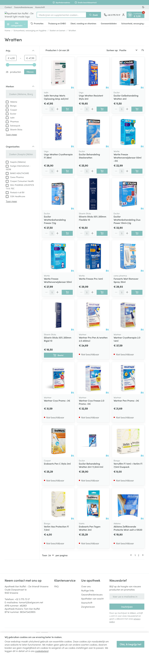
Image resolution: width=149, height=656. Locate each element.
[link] (132, 555)
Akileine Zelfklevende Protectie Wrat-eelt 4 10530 (128, 528)
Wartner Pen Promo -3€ (126, 400)
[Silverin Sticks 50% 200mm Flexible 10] (93, 194)
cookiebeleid (41, 651)
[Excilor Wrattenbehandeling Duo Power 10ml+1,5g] (128, 194)
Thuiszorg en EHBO (57, 23)
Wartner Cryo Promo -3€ (57, 400)
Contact (8, 7)
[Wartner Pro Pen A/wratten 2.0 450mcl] (93, 315)
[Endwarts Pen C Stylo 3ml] (58, 441)
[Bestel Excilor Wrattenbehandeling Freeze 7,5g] (67, 233)
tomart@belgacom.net (31, 602)
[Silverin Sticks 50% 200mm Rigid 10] (58, 315)
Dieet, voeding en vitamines (83, 23)
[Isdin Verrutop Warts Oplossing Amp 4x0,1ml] (58, 73)
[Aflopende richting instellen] (142, 50)
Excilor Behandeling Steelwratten (89, 156)
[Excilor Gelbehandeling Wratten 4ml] (128, 73)
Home (7, 30)
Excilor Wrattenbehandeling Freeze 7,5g (55, 219)
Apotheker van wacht (92, 598)
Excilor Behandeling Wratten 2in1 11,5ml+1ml (91, 465)
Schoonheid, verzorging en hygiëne (30, 30)
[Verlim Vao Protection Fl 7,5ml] (58, 504)
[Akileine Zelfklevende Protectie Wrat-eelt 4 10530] (128, 504)
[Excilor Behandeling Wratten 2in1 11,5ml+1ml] (93, 441)
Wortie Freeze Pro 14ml (91, 278)
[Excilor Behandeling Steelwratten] (93, 132)
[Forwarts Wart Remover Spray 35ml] (128, 256)
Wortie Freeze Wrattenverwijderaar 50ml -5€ (127, 157)
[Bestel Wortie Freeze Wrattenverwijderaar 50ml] (67, 292)
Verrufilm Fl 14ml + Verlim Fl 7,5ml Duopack (128, 465)
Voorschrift (40, 7)
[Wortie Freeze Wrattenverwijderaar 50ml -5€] (128, 132)
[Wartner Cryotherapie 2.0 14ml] (128, 315)
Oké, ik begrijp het (130, 644)
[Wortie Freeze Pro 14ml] (93, 256)
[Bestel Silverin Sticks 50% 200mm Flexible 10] (102, 233)
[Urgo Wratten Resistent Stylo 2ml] (93, 73)
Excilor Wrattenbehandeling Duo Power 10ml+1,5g (127, 219)
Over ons (86, 586)
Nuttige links (87, 590)
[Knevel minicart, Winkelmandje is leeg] (129, 14)
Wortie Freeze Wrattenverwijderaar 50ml (58, 280)
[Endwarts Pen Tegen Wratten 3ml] (93, 504)
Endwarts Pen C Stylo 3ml (57, 463)
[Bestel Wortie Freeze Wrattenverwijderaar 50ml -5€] (136, 171)
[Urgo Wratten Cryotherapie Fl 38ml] (58, 132)
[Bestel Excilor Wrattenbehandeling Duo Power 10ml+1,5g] (136, 233)
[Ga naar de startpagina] (19, 15)
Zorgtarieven (88, 606)
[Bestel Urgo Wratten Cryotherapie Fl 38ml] (67, 171)
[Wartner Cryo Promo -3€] (58, 378)
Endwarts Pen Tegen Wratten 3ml (89, 528)
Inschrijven (127, 606)
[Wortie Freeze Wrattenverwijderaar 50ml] (58, 256)
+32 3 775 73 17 (22, 599)
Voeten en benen (57, 30)
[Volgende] (142, 555)
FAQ (56, 586)
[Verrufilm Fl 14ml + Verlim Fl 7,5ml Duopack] (128, 441)
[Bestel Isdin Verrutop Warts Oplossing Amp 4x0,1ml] (67, 109)
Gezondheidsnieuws (23, 7)
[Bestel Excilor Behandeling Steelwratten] (102, 171)
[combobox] (61, 15)
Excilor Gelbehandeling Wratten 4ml (126, 97)
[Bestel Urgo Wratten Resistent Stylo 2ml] (102, 109)
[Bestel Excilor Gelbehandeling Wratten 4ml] (136, 109)
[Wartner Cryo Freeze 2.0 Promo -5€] (93, 378)
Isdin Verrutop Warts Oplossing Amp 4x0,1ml (56, 97)
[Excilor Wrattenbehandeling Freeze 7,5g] (58, 194)
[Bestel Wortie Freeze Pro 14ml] (102, 292)
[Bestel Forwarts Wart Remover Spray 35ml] (136, 292)
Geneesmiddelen (109, 23)
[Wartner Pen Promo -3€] (128, 378)
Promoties (38, 23)
